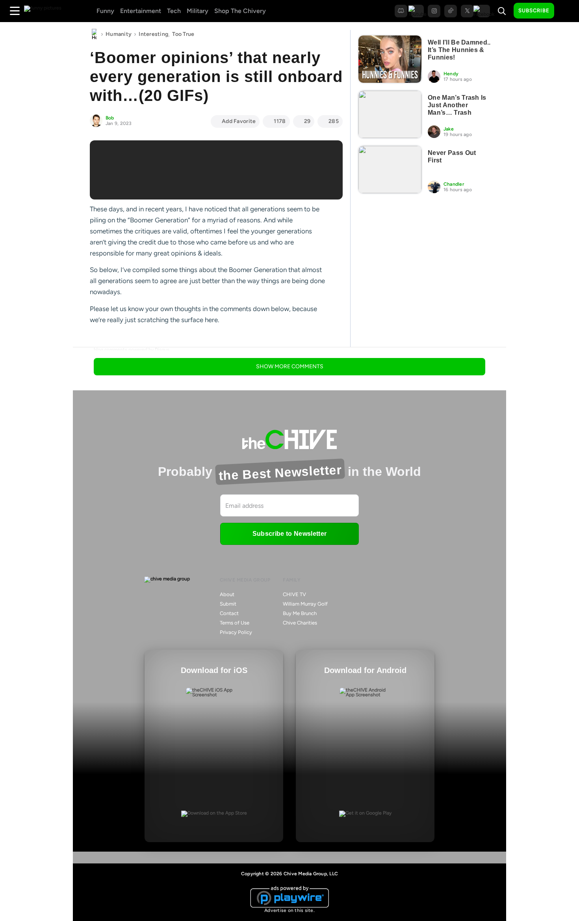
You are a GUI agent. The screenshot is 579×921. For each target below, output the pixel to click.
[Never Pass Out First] (389, 169)
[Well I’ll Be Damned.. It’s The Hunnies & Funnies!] (389, 59)
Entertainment (140, 11)
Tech (174, 11)
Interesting (153, 34)
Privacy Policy (236, 632)
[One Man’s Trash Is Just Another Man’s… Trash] (389, 114)
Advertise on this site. (289, 910)
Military (197, 11)
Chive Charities (300, 623)
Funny (105, 11)
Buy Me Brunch (300, 613)
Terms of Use (234, 623)
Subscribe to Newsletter (289, 533)
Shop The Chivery (240, 11)
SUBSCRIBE (533, 10)
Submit (228, 604)
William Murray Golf (305, 604)
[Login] (567, 11)
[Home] (94, 34)
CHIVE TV (294, 594)
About (227, 594)
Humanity (119, 34)
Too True (183, 34)
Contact (229, 613)
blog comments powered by (131, 349)
